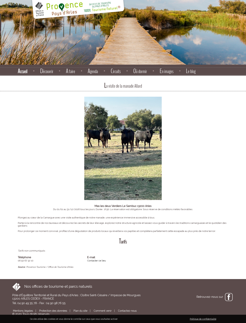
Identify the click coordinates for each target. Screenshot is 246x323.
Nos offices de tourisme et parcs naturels (56, 286)
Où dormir (140, 71)
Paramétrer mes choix (176, 318)
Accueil (22, 71)
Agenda (93, 71)
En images (166, 71)
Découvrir (46, 71)
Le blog (191, 71)
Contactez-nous (127, 310)
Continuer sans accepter (149, 318)
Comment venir (102, 310)
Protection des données (53, 310)
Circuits (116, 71)
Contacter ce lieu (96, 260)
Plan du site (80, 310)
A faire (70, 71)
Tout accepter (126, 318)
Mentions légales (22, 310)
